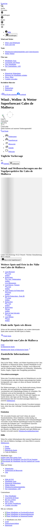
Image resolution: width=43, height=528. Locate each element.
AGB (7, 86)
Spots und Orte (10, 44)
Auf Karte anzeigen (10, 94)
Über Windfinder (10, 64)
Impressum (8, 90)
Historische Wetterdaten (13, 73)
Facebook (23, 94)
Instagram (30, 514)
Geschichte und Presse (12, 62)
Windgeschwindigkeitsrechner (29, 431)
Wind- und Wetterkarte (12, 43)
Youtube (30, 516)
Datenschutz (9, 88)
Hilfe (9, 32)
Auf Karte (5, 131)
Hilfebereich (11, 401)
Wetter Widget (9, 53)
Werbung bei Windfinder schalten (16, 75)
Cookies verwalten (11, 79)
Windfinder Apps (10, 61)
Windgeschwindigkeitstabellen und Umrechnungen (22, 52)
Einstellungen (12, 35)
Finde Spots (7, 336)
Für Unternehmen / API (13, 66)
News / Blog (9, 77)
